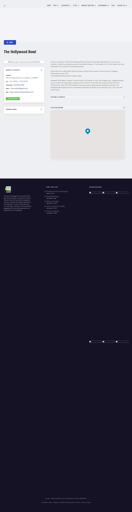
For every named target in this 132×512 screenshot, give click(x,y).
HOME (49, 5)
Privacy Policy (74, 502)
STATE (55, 5)
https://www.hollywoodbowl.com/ (21, 92)
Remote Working (53, 196)
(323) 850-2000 (19, 85)
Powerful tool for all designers (57, 191)
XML (50, 502)
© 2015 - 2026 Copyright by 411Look (58, 498)
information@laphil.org (19, 88)
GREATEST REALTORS (87, 5)
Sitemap (44, 502)
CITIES (75, 5)
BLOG (113, 5)
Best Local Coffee (53, 201)
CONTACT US (121, 5)
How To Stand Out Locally (56, 206)
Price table (86, 502)
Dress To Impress (53, 211)
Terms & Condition (60, 502)
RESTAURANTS (102, 5)
